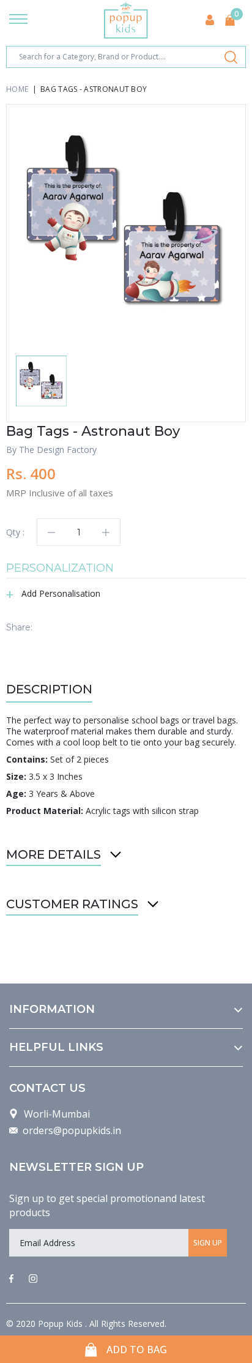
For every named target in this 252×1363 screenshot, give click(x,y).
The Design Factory (58, 449)
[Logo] (126, 20)
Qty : (15, 532)
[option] (126, 224)
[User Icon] (209, 20)
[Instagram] (33, 1279)
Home (17, 89)
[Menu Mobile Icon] (18, 20)
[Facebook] (11, 1279)
